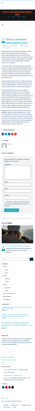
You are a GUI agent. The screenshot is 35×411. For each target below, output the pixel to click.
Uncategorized (6, 299)
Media (16, 45)
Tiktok (12, 387)
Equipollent (8, 287)
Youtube (6, 387)
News (6, 272)
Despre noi (5, 405)
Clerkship (7, 279)
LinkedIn (9, 134)
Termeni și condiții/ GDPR (8, 357)
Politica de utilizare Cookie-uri (9, 360)
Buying (4, 275)
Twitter (6, 134)
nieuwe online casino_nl (9, 293)
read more (9, 252)
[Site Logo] (6, 5)
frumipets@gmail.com (17, 375)
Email (15, 134)
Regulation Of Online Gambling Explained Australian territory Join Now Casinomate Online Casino (15, 315)
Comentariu (7, 164)
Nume (6, 182)
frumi (6, 45)
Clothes (7, 281)
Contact (14, 407)
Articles (5, 266)
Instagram (9, 387)
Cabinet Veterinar (15, 405)
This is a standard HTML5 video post (18, 246)
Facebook (3, 134)
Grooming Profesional (26, 405)
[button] (31, 4)
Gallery (22, 45)
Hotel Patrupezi (6, 407)
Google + (12, 134)
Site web (6, 195)
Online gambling (7, 296)
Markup (12, 45)
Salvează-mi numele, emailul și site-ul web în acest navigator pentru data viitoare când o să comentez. (16, 204)
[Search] (31, 259)
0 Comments (6, 47)
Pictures (26, 45)
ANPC (3, 362)
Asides (6, 270)
